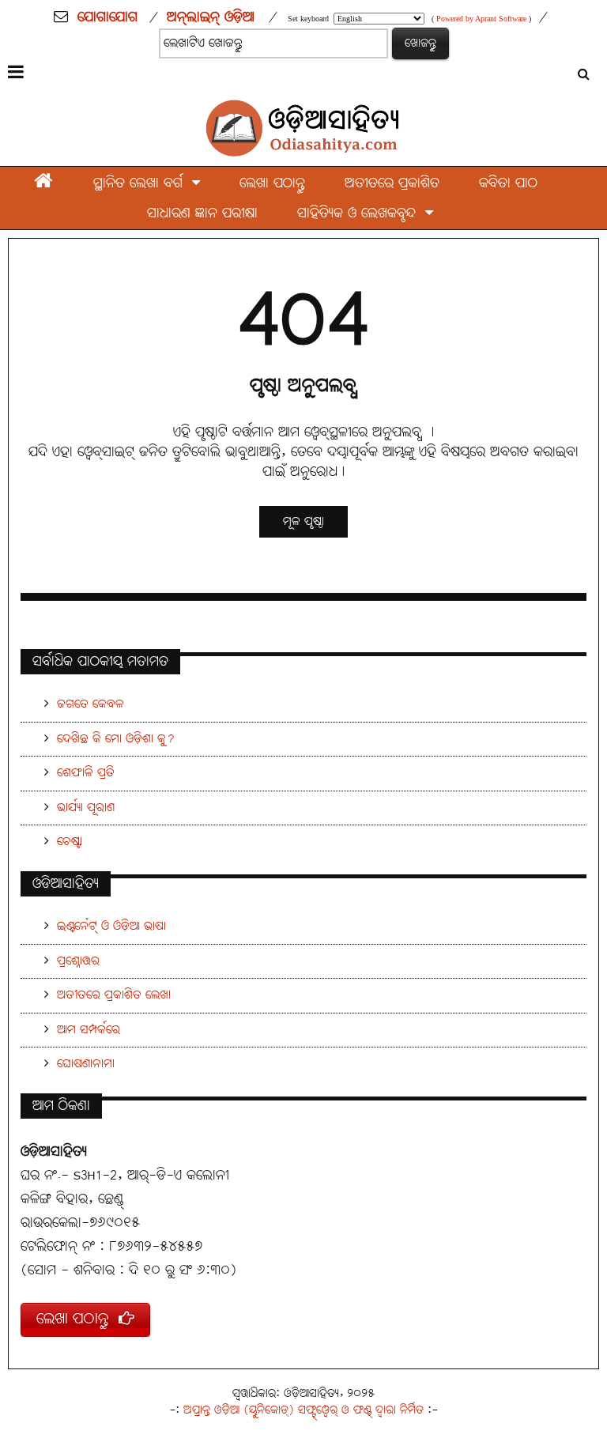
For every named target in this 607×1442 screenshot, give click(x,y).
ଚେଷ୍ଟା (69, 841)
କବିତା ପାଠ (508, 184)
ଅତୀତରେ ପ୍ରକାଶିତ (392, 184)
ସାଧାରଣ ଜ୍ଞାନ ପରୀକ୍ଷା (202, 214)
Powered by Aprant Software (481, 18)
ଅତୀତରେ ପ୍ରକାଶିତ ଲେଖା (114, 994)
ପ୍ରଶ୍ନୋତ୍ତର (78, 960)
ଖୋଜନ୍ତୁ (420, 43)
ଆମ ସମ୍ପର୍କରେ (88, 1029)
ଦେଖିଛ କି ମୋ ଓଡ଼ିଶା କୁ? (116, 738)
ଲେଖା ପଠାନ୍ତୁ (272, 184)
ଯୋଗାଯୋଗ (107, 17)
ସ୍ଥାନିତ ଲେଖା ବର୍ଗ (142, 184)
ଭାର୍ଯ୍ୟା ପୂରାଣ (86, 807)
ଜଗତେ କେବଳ (90, 704)
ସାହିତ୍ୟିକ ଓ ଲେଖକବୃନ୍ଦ (361, 214)
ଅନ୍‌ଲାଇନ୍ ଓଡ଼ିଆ (210, 17)
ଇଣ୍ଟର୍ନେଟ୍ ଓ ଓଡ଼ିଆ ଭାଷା (111, 926)
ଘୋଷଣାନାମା (86, 1063)
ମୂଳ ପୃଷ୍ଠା (303, 521)
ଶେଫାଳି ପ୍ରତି (86, 772)
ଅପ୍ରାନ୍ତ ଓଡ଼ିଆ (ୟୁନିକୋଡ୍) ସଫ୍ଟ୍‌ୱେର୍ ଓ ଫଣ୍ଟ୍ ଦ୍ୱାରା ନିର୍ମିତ (303, 1410)
